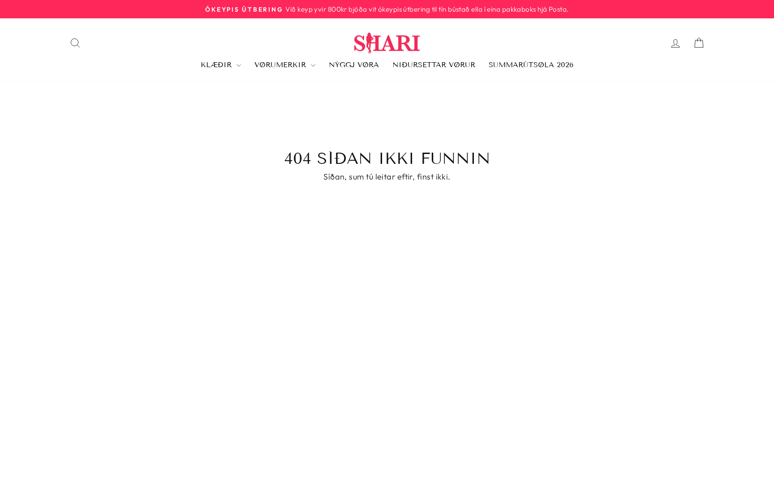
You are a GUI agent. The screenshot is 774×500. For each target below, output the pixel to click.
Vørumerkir (281, 64)
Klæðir (217, 64)
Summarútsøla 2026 (531, 64)
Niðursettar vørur (433, 64)
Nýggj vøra (354, 64)
